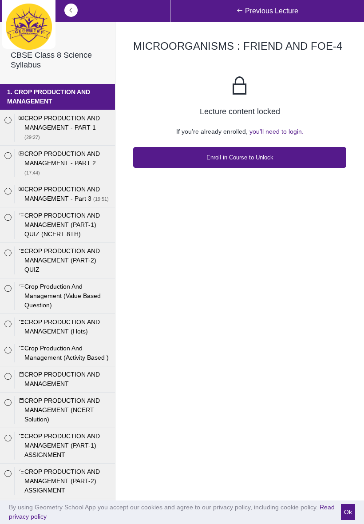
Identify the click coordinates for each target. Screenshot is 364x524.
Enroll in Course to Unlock (239, 157)
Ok (348, 512)
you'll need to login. (276, 131)
